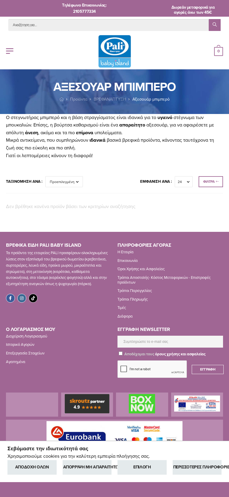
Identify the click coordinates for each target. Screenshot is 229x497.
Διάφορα (125, 316)
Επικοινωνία (127, 260)
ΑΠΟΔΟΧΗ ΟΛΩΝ (32, 467)
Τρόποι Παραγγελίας (134, 290)
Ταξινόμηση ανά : (24, 181)
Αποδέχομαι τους (164, 354)
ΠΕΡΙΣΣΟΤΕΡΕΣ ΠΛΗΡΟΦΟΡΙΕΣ (197, 467)
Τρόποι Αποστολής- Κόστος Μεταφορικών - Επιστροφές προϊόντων (164, 280)
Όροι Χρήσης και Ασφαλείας (141, 269)
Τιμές (121, 307)
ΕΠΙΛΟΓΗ (142, 467)
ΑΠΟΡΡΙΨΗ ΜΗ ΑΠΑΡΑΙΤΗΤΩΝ (87, 467)
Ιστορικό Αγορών (20, 344)
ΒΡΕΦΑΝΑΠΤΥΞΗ (110, 99)
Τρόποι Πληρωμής (132, 299)
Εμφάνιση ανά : (156, 181)
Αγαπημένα (15, 362)
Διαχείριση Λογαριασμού (26, 336)
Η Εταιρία (125, 252)
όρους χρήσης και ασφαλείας (180, 354)
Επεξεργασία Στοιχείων (25, 353)
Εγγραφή (208, 369)
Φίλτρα (209, 181)
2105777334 (84, 11)
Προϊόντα (78, 99)
